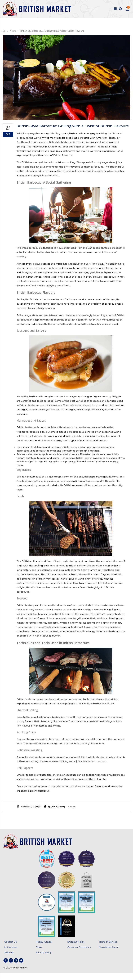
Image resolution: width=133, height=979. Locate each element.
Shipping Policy (76, 942)
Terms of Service (108, 942)
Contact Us (10, 942)
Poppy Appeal (44, 942)
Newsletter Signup (109, 947)
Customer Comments (79, 947)
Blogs (39, 947)
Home (4, 31)
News (13, 30)
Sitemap (9, 952)
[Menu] (115, 9)
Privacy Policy (43, 952)
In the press (10, 947)
